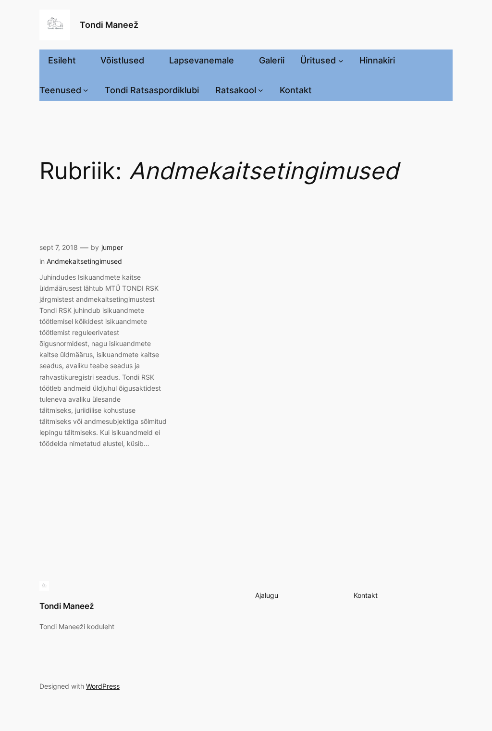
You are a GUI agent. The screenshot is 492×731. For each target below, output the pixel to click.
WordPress (103, 686)
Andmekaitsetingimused (84, 261)
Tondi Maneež (109, 25)
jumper (112, 247)
